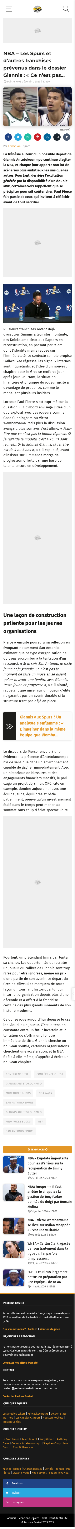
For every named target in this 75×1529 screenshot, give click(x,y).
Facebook (17, 1483)
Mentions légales (29, 1518)
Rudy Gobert (47, 1439)
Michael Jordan (12, 1468)
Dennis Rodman (54, 1468)
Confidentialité (58, 1518)
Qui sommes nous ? (14, 1329)
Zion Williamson (23, 1447)
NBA (40, 1121)
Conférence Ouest (49, 1074)
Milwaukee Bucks (18, 1093)
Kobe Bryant (39, 1472)
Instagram (18, 1502)
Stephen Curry (52, 1443)
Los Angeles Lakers (14, 1413)
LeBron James (11, 1439)
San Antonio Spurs (20, 1102)
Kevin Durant (29, 1439)
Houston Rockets (53, 1417)
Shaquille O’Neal (59, 1472)
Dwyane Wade (20, 1472)
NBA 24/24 (45, 1093)
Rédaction (14, 146)
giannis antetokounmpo (24, 1112)
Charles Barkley (32, 1468)
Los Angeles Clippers (27, 1417)
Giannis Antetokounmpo (24, 1083)
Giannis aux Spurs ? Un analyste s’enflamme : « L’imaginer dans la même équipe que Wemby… (43, 726)
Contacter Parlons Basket (18, 1396)
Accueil (11, 1518)
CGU (44, 1518)
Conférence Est (17, 1074)
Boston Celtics (12, 1421)
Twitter (16, 1492)
